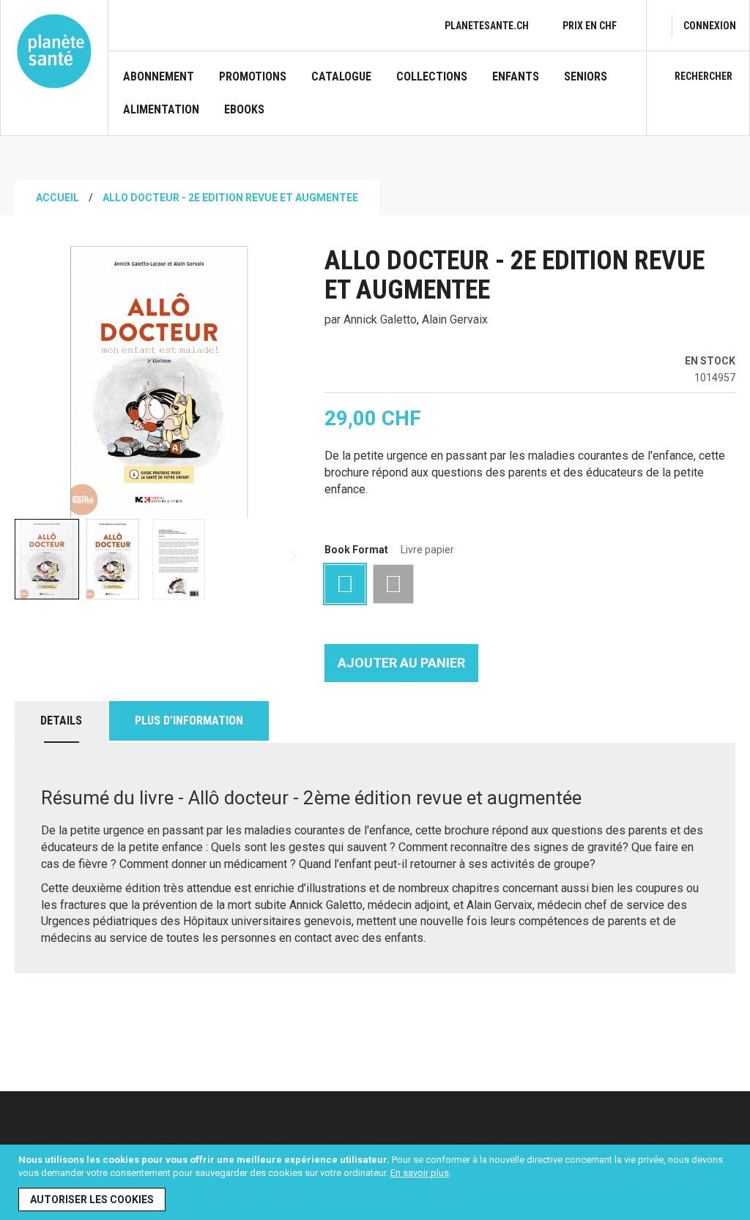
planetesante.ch (487, 25)
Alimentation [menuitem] (161, 109)
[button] (113, 559)
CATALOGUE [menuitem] (341, 76)
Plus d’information (189, 720)
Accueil (57, 197)
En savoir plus (419, 1172)
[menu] (377, 102)
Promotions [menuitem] (252, 76)
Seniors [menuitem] (585, 76)
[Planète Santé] (54, 51)
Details (61, 720)
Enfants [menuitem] (515, 76)
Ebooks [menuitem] (244, 109)
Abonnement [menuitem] (158, 76)
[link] (709, 25)
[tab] (61, 722)
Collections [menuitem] (431, 76)
